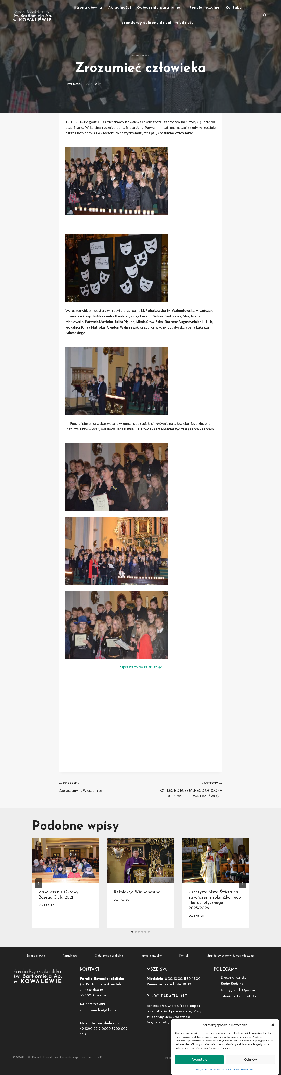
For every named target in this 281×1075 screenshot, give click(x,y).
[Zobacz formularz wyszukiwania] (264, 15)
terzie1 (77, 83)
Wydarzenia (141, 55)
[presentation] (65, 860)
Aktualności (119, 7)
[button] (273, 1025)
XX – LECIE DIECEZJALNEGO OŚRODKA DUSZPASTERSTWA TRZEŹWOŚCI (191, 790)
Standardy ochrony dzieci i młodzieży (158, 23)
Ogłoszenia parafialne (158, 7)
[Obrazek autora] (61, 84)
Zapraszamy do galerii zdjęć (140, 667)
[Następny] (242, 883)
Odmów (250, 1059)
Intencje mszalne (203, 7)
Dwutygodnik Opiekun (238, 990)
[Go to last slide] (38, 883)
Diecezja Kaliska (234, 977)
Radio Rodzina (232, 984)
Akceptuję (199, 1059)
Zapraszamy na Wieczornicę (80, 787)
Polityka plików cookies (207, 1069)
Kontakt (233, 7)
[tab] (132, 932)
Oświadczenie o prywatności (237, 1069)
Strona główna (88, 7)
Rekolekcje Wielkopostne (137, 892)
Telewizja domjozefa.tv (238, 996)
